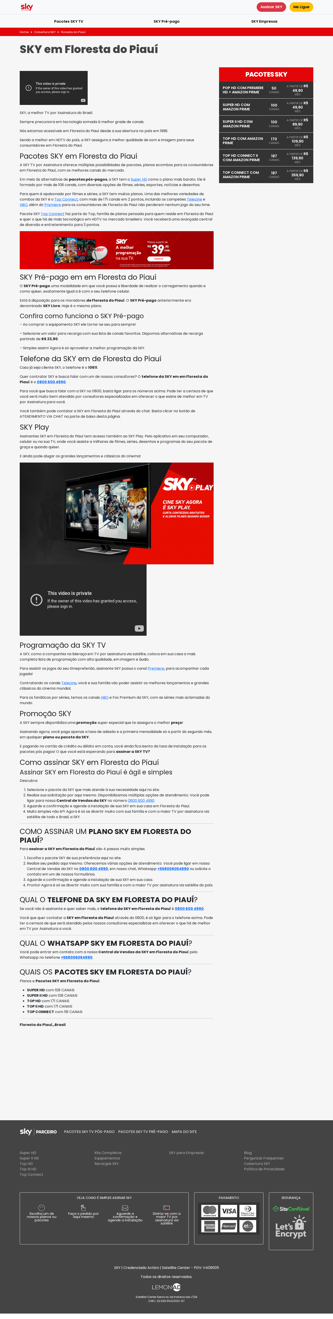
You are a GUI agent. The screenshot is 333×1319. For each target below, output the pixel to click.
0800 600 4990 (51, 382)
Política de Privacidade (264, 1169)
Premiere (52, 204)
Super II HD (29, 1158)
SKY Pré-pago (167, 21)
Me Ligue (301, 7)
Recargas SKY (106, 1163)
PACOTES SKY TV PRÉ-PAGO (143, 1131)
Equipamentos (107, 1158)
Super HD (139, 179)
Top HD (26, 1163)
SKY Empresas (264, 21)
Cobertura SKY (45, 32)
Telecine (194, 199)
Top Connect (66, 199)
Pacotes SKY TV (68, 21)
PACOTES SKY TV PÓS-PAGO (89, 1131)
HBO (23, 204)
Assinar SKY (271, 7)
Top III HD (28, 1169)
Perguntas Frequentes (264, 1158)
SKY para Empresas (186, 1152)
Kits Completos (108, 1152)
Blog (248, 1152)
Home (24, 32)
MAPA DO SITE (184, 1131)
